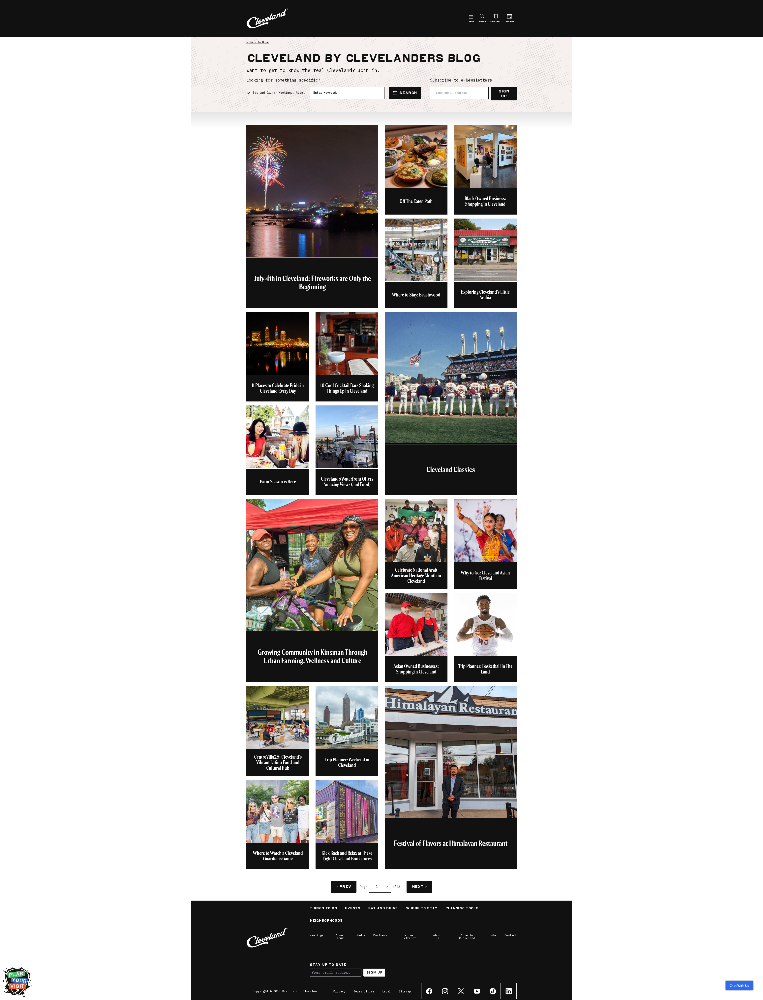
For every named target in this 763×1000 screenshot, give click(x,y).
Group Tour (340, 937)
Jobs (493, 935)
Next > (419, 886)
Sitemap (405, 991)
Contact (510, 935)
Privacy (339, 991)
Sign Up (504, 93)
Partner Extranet (409, 937)
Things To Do (323, 908)
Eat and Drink (383, 908)
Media (361, 935)
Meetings (317, 935)
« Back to (257, 42)
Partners (380, 935)
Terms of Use (363, 991)
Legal (386, 991)
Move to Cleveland (467, 937)
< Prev (343, 886)
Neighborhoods (326, 921)
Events (352, 908)
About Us (437, 937)
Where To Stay (422, 908)
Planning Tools (461, 908)
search (408, 92)
